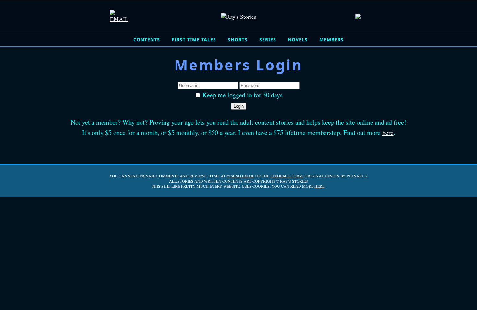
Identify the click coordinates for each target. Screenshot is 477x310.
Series (267, 39)
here (388, 132)
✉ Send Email (240, 175)
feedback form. (287, 175)
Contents (146, 39)
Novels (298, 39)
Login (239, 106)
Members (331, 39)
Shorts (238, 39)
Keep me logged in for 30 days (242, 94)
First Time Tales (194, 39)
